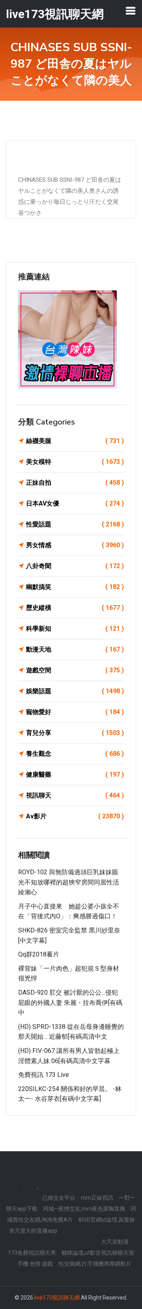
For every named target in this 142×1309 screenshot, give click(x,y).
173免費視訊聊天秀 (32, 1253)
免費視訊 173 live (43, 1074)
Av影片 (75, 816)
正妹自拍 (75, 482)
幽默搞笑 (75, 587)
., (37, 1186)
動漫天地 (75, 649)
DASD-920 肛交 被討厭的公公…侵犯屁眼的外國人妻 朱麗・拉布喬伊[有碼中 (70, 1002)
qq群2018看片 (38, 954)
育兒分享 (75, 733)
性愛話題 (75, 524)
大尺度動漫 (115, 1242)
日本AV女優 (75, 503)
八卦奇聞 (75, 566)
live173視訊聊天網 (57, 1297)
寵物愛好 (75, 712)
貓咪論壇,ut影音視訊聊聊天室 (98, 1253)
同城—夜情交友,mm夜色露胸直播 (84, 1209)
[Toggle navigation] (130, 10)
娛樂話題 (75, 691)
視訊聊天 (75, 795)
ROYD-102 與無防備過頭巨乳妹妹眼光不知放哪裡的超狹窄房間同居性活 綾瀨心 (68, 882)
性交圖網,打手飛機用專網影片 (94, 1264)
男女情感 (75, 545)
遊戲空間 (75, 670)
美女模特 (75, 461)
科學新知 (75, 628)
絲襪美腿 (75, 441)
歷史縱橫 (75, 607)
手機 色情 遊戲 (35, 1264)
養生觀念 (75, 753)
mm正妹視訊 (97, 1198)
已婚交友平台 (58, 1198)
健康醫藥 (75, 774)
